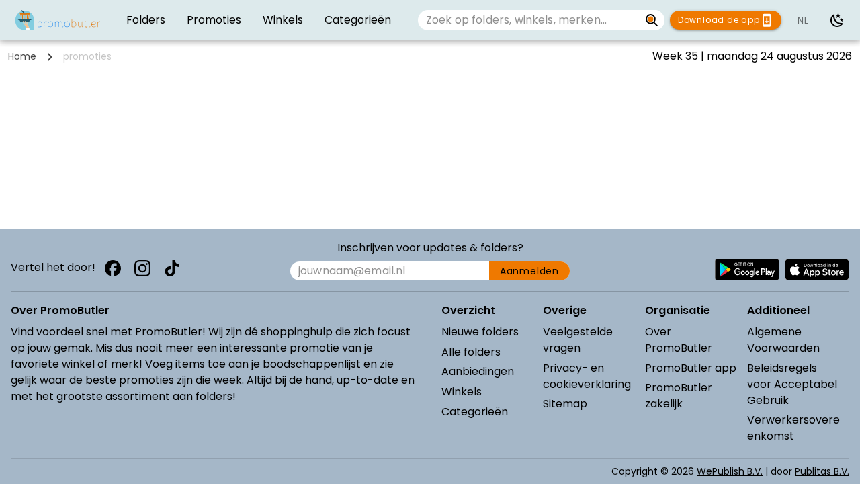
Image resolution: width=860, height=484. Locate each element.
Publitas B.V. (822, 471)
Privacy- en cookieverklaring (587, 376)
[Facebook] (113, 268)
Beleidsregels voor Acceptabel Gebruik (792, 384)
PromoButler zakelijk (678, 395)
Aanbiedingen (477, 371)
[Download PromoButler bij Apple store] (817, 269)
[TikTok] (172, 268)
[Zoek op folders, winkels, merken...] (652, 20)
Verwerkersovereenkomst (793, 428)
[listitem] (146, 20)
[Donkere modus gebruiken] (837, 20)
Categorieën (474, 411)
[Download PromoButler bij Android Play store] (747, 269)
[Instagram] (142, 268)
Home (22, 56)
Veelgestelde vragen (578, 340)
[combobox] (529, 20)
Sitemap (565, 403)
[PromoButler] (58, 20)
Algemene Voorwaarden (783, 340)
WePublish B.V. (730, 471)
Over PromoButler (678, 340)
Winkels (461, 391)
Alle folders (471, 352)
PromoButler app (690, 368)
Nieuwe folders (480, 331)
